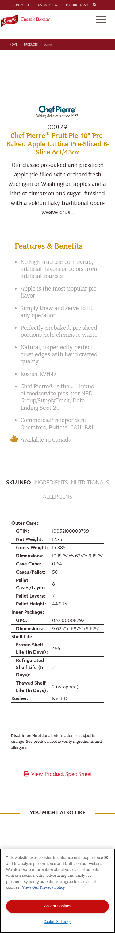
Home (13, 44)
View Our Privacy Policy (43, 887)
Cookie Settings (57, 921)
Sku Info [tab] (18, 482)
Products (31, 44)
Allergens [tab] (57, 497)
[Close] (106, 857)
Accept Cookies (57, 906)
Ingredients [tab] (50, 482)
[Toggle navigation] (101, 19)
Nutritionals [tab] (90, 482)
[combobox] (99, 5)
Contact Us (21, 5)
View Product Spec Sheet (61, 774)
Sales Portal (48, 5)
